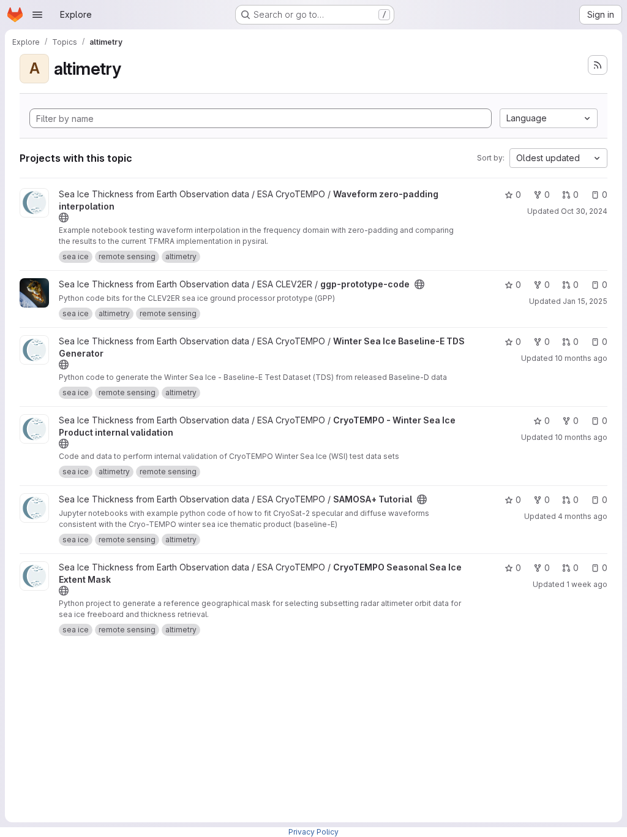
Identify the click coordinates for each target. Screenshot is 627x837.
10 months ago (581, 358)
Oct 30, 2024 (584, 211)
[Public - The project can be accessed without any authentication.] (64, 217)
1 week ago (586, 584)
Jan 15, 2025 (585, 301)
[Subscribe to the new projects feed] (597, 65)
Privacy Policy (313, 831)
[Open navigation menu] (37, 15)
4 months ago (582, 516)
